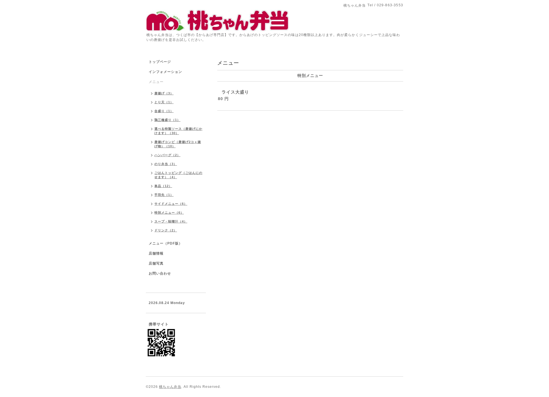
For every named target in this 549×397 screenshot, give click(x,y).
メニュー (156, 82)
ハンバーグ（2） (167, 155)
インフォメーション (165, 72)
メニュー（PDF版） (165, 243)
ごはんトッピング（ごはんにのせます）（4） (178, 175)
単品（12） (163, 186)
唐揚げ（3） (164, 93)
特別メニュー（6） (169, 212)
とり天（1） (164, 102)
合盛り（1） (164, 111)
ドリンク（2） (165, 230)
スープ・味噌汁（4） (170, 221)
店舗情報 (156, 253)
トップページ (160, 62)
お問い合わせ (160, 273)
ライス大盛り (235, 92)
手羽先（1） (164, 194)
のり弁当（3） (165, 164)
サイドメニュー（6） (170, 203)
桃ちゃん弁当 (170, 387)
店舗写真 (156, 263)
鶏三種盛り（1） (167, 120)
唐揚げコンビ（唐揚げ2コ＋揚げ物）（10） (177, 144)
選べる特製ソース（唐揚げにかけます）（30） (178, 131)
